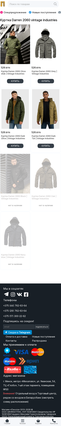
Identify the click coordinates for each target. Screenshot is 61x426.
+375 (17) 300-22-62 (14, 316)
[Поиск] (55, 4)
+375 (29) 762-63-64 (15, 310)
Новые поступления (44, 12)
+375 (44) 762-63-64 (15, 305)
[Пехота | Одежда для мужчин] (2, 4)
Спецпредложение (15, 12)
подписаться (42, 327)
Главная (7, 423)
